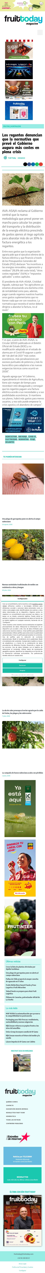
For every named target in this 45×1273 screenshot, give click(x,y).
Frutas (6, 126)
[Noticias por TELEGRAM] (22, 1151)
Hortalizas (16, 126)
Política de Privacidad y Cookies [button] (22, 1267)
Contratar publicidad (14, 1123)
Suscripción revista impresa (17, 1109)
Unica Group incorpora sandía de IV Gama (22, 1032)
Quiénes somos (12, 1102)
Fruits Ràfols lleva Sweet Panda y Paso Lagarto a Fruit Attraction (21, 986)
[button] (5, 32)
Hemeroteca (11, 1116)
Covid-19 (32, 436)
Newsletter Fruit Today (15, 1113)
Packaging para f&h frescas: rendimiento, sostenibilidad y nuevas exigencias (22, 1020)
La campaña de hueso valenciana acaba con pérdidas (22, 773)
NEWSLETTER (22, 1177)
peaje (32, 439)
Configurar (22, 660)
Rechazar (22, 665)
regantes (9, 442)
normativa (24, 439)
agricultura (11, 436)
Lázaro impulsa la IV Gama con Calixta (20, 1042)
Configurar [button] (22, 1270)
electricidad (11, 439)
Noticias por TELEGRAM (22, 1156)
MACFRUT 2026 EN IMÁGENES (22, 1051)
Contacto (10, 1105)
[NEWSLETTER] (22, 1171)
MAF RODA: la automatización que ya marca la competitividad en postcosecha (23, 1014)
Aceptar (22, 670)
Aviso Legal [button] (22, 1264)
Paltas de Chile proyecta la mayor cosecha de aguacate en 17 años (22, 980)
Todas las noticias (13, 1120)
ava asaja (22, 436)
